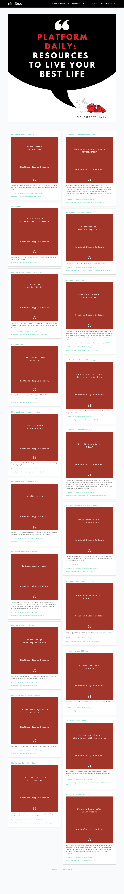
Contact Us (110, 4)
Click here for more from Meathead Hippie (24, 331)
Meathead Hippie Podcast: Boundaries (25, 412)
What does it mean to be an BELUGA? (80, 581)
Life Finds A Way (17, 344)
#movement (90, 711)
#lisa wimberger (100, 270)
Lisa (79, 263)
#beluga (85, 641)
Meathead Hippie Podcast (37, 257)
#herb (35, 334)
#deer (85, 350)
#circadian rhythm (93, 783)
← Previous (55, 869)
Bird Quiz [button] (76, 4)
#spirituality (108, 270)
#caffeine (102, 783)
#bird (92, 202)
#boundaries (87, 270)
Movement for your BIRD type (77, 651)
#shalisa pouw (49, 823)
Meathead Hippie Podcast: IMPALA (79, 430)
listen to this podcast (105, 632)
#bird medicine (99, 202)
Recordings (99, 4)
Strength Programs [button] (61, 4)
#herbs (30, 334)
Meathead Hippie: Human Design (23, 625)
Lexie (75, 771)
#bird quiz (90, 350)
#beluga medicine (93, 641)
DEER (108, 343)
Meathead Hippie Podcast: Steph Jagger (81, 360)
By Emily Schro (70, 564)
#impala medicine (103, 495)
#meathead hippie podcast (19, 196)
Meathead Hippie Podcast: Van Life (24, 135)
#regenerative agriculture (36, 615)
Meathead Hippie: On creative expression (26, 695)
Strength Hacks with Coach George (79, 795)
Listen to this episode (72, 343)
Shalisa (21, 814)
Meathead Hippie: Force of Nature (24, 552)
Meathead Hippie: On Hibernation (23, 482)
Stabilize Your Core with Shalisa (23, 763)
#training (31, 823)
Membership (87, 4)
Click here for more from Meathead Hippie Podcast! (27, 193)
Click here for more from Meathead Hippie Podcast (82, 199)
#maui (39, 196)
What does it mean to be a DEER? (78, 280)
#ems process (32, 196)
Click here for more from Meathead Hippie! (79, 416)
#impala (95, 495)
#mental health (39, 472)
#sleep (85, 783)
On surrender (16, 206)
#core (36, 823)
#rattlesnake (87, 202)
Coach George (78, 845)
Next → (70, 869)
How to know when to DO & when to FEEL (81, 505)
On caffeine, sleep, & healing (77, 721)
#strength (41, 823)
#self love (31, 472)
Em (22, 259)
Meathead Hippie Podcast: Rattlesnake (80, 135)
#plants (46, 334)
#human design (33, 685)
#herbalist (40, 334)
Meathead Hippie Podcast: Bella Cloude (26, 272)
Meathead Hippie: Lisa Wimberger (78, 212)
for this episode (41, 185)
